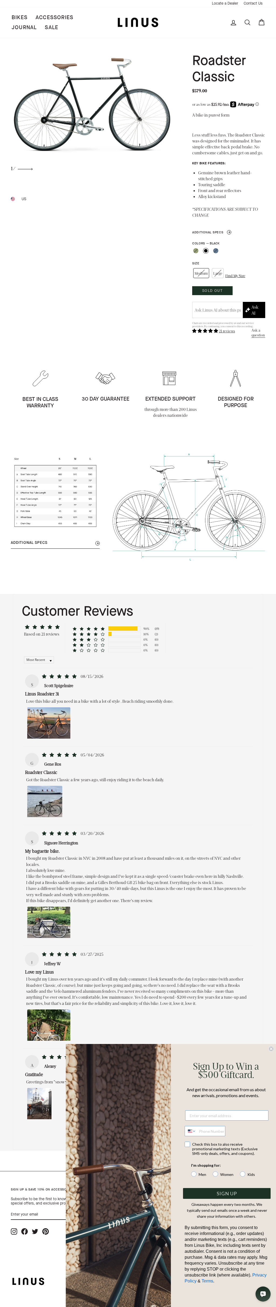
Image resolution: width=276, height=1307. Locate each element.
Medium (201, 273)
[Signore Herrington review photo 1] (48, 922)
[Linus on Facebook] (24, 1231)
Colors (205, 243)
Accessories (54, 17)
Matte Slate (215, 250)
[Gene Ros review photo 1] (44, 801)
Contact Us (253, 3)
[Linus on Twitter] (35, 1231)
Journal (24, 27)
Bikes (19, 17)
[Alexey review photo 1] (39, 1103)
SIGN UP (227, 1193)
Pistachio (195, 250)
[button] (205, 330)
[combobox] (190, 1131)
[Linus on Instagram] (14, 1231)
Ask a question (258, 332)
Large (217, 273)
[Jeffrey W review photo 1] (48, 1024)
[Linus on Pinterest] (45, 1231)
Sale (51, 27)
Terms (207, 1281)
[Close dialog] (271, 1049)
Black (205, 250)
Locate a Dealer (225, 3)
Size (195, 263)
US (24, 199)
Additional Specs (211, 232)
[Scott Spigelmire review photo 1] (48, 722)
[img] (59, 676)
